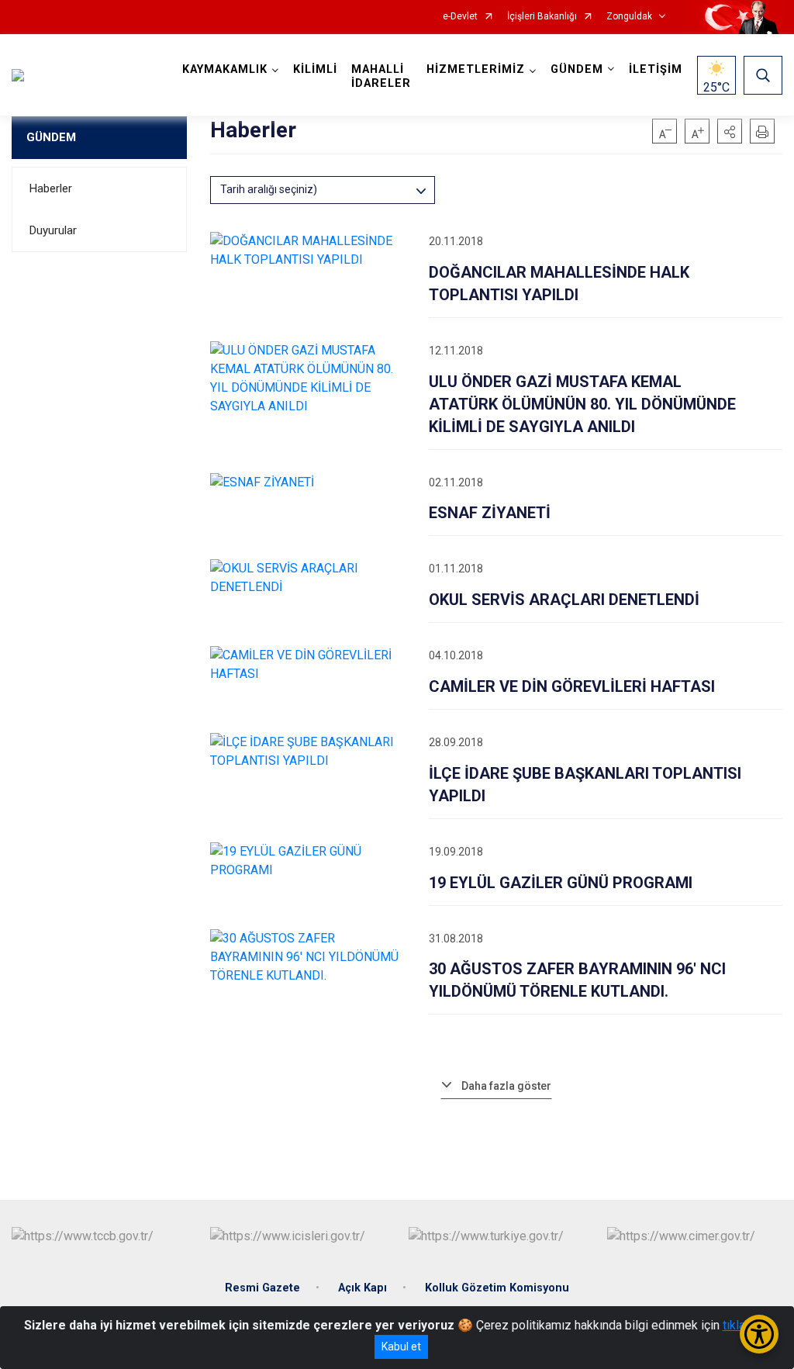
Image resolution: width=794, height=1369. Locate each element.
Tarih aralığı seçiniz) (268, 189)
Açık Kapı (362, 1288)
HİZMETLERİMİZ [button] (475, 69)
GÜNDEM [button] (577, 69)
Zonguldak (629, 17)
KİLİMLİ (315, 69)
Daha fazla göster (506, 1086)
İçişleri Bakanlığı (542, 17)
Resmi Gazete (262, 1288)
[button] (729, 131)
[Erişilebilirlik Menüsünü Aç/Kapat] (759, 1334)
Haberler (50, 188)
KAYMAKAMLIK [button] (225, 69)
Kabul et (401, 1346)
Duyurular (53, 230)
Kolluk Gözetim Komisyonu (497, 1288)
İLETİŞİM (655, 69)
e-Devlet (460, 17)
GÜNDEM (51, 137)
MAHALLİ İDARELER (381, 76)
